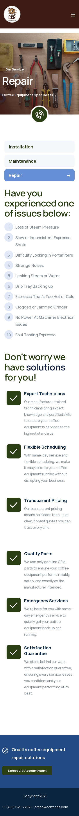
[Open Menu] (73, 14)
